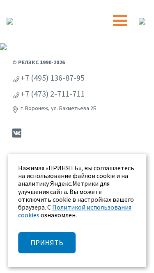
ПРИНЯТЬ (46, 242)
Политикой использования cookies (74, 211)
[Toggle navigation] (120, 20)
